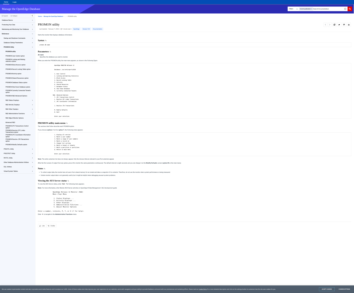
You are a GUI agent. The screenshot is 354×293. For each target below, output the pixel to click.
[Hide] (32, 15)
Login (15, 2)
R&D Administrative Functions (15, 113)
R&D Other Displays (12, 109)
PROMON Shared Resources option (17, 78)
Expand (5, 16)
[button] (312, 9)
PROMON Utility (9, 47)
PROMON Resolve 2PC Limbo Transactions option (15, 131)
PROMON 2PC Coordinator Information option (18, 136)
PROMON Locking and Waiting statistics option (15, 60)
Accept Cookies (327, 289)
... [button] (65, 16)
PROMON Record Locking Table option (18, 69)
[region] (177, 289)
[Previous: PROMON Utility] (325, 25)
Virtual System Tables (11, 171)
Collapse (14, 16)
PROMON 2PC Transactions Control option (17, 127)
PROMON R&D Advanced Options (16, 96)
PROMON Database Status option (16, 82)
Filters (291, 9)
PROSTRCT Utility (9, 153)
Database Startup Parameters (13, 43)
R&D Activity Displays (13, 105)
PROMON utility (11, 51)
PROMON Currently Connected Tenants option (18, 91)
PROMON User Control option (15, 56)
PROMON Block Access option (15, 65)
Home (6, 2)
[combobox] (321, 9)
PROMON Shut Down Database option (18, 87)
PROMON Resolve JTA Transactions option (17, 140)
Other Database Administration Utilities (16, 162)
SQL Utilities (8, 167)
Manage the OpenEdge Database (53, 16)
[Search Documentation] (350, 9)
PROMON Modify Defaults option (16, 144)
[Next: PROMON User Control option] (330, 25)
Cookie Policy (203, 289)
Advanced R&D (10, 122)
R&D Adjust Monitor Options (15, 118)
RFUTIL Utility (8, 158)
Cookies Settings (344, 289)
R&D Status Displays (12, 100)
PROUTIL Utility (9, 149)
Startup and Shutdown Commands (14, 38)
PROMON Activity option (13, 74)
